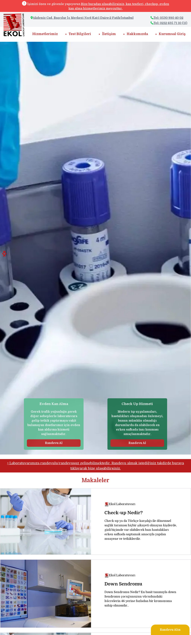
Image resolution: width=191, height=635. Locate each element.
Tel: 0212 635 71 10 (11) (170, 23)
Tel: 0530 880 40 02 (168, 18)
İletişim (109, 34)
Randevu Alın (170, 629)
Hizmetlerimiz (45, 34)
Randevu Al (53, 443)
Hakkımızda (137, 34)
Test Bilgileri (80, 34)
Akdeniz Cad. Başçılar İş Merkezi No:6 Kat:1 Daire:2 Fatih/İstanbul (83, 18)
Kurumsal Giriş (172, 34)
